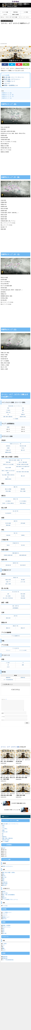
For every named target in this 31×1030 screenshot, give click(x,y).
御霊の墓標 (4, 883)
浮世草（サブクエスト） (7, 866)
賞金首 (3, 891)
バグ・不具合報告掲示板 (8, 679)
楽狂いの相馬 (8, 583)
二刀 (23, 662)
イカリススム (15, 689)
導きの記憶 (23, 593)
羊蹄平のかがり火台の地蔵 (8, 464)
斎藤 (23, 410)
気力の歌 (23, 545)
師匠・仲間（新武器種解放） (8, 894)
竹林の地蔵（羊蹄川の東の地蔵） (22, 471)
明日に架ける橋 (23, 445)
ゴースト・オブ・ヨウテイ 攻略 (6, 20)
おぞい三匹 (23, 581)
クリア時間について (9, 81)
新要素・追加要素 (15, 14)
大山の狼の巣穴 (8, 513)
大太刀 (3, 949)
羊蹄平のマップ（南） (7, 92)
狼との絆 (4, 877)
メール (3, 716)
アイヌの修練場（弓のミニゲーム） (10, 899)
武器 (3, 930)
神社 (3, 880)
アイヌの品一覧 (15, 648)
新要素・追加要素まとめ (10, 85)
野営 (3, 931)
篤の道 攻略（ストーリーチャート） (14, 77)
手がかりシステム (6, 926)
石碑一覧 (15, 615)
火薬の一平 (8, 581)
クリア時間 (26, 12)
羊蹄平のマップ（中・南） (8, 94)
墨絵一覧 (15, 486)
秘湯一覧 (15, 521)
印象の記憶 (23, 598)
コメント (4, 699)
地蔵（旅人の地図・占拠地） (8, 872)
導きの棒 (4, 933)
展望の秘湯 (8, 525)
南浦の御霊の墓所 (22, 555)
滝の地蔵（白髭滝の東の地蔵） (23, 464)
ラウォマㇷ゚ (8, 650)
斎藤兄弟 (23, 414)
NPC (3, 928)
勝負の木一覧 (15, 625)
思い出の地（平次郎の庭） (8, 598)
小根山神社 (8, 535)
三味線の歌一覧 (15, 543)
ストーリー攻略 (5, 12)
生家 (8, 593)
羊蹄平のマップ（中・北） (8, 96)
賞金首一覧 (15, 577)
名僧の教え (8, 445)
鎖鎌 (23, 664)
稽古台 (3, 875)
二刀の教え (8, 410)
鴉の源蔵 (23, 579)
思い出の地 (4, 893)
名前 (3, 713)
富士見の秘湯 (8, 523)
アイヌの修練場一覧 (15, 635)
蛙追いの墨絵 (22, 491)
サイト (3, 720)
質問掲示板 (23, 677)
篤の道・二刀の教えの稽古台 (8, 503)
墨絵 (3, 874)
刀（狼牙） (8, 662)
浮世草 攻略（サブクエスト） (12, 79)
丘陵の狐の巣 (8, 565)
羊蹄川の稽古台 (23, 503)
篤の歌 (8, 545)
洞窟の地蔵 (8, 462)
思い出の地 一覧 (15, 591)
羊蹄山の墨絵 (8, 491)
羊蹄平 (8, 427)
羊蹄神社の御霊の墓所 (8, 555)
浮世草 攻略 (15, 12)
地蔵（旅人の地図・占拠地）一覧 (15, 460)
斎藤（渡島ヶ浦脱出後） (8, 416)
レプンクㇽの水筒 (22, 650)
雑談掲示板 (8, 677)
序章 (8, 408)
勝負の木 (4, 897)
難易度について (5, 917)
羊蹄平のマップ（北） (7, 98)
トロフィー (4, 915)
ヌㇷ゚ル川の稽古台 (22, 501)
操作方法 (4, 918)
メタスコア (5, 14)
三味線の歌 (4, 882)
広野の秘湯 (23, 523)
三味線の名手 (8, 450)
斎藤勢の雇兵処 (8, 452)
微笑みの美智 (8, 579)
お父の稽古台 (8, 501)
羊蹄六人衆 (8, 412)
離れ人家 (23, 450)
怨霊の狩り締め (23, 416)
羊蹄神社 (23, 535)
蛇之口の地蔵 (8, 467)
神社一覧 (15, 533)
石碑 (3, 896)
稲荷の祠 (4, 885)
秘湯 (3, 878)
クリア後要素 (15, 418)
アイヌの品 (4, 905)
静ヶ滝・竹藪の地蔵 (23, 462)
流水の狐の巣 (22, 565)
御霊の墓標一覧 (15, 553)
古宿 (23, 408)
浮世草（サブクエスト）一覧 (15, 443)
